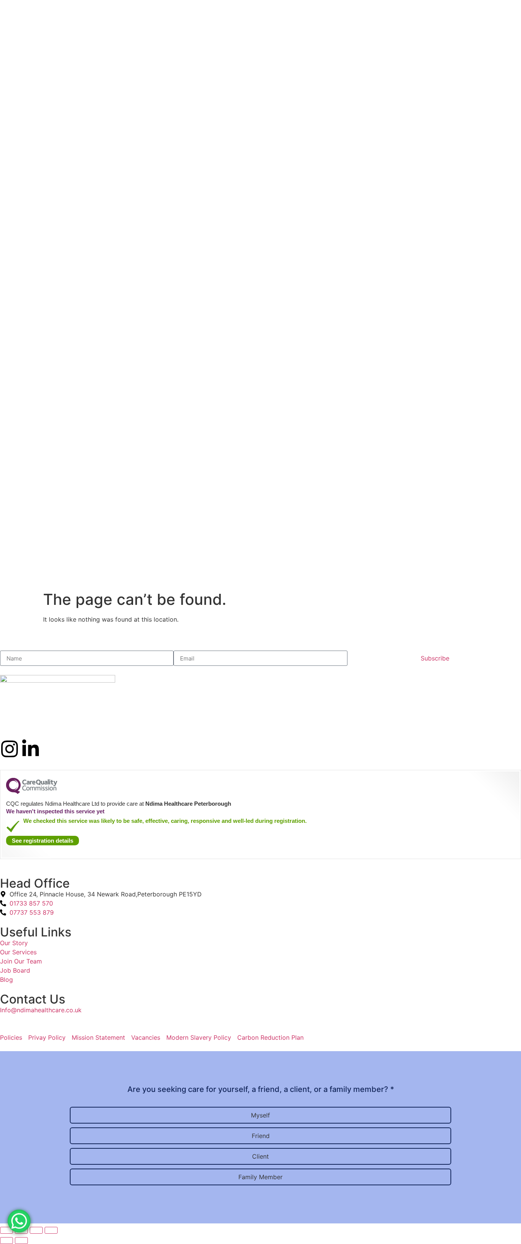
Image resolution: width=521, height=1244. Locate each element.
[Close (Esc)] (6, 1230)
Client (260, 1156)
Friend (261, 1136)
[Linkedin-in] (30, 748)
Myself (260, 1115)
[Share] (21, 1230)
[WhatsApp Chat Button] (19, 1217)
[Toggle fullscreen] (36, 1230)
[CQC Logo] (31, 792)
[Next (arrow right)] (21, 1240)
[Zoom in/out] (51, 1230)
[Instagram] (9, 748)
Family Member (260, 1177)
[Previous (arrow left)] (6, 1240)
